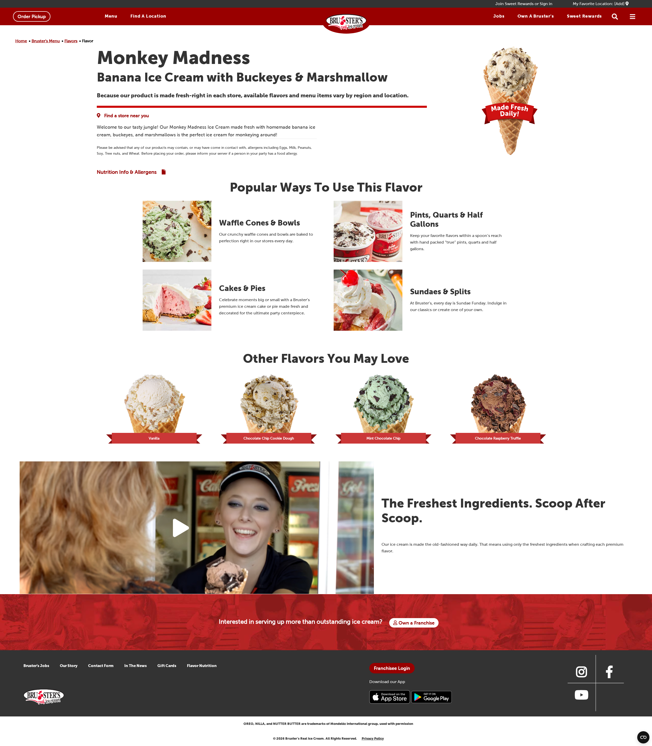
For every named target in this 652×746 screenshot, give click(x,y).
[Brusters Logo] (43, 696)
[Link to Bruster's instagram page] (581, 671)
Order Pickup (32, 16)
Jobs (498, 16)
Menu (111, 16)
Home (21, 41)
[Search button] (614, 16)
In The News (135, 665)
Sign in (546, 4)
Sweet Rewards (584, 16)
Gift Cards (166, 665)
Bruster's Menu (46, 41)
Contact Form (101, 665)
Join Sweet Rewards (514, 4)
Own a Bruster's (536, 16)
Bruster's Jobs (36, 665)
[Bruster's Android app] (431, 697)
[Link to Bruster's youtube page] (581, 694)
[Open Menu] (632, 16)
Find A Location (148, 16)
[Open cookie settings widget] (643, 737)
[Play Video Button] (181, 528)
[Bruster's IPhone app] (390, 697)
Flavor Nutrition (202, 665)
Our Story (68, 665)
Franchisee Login (392, 668)
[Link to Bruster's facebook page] (609, 671)
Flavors (70, 41)
